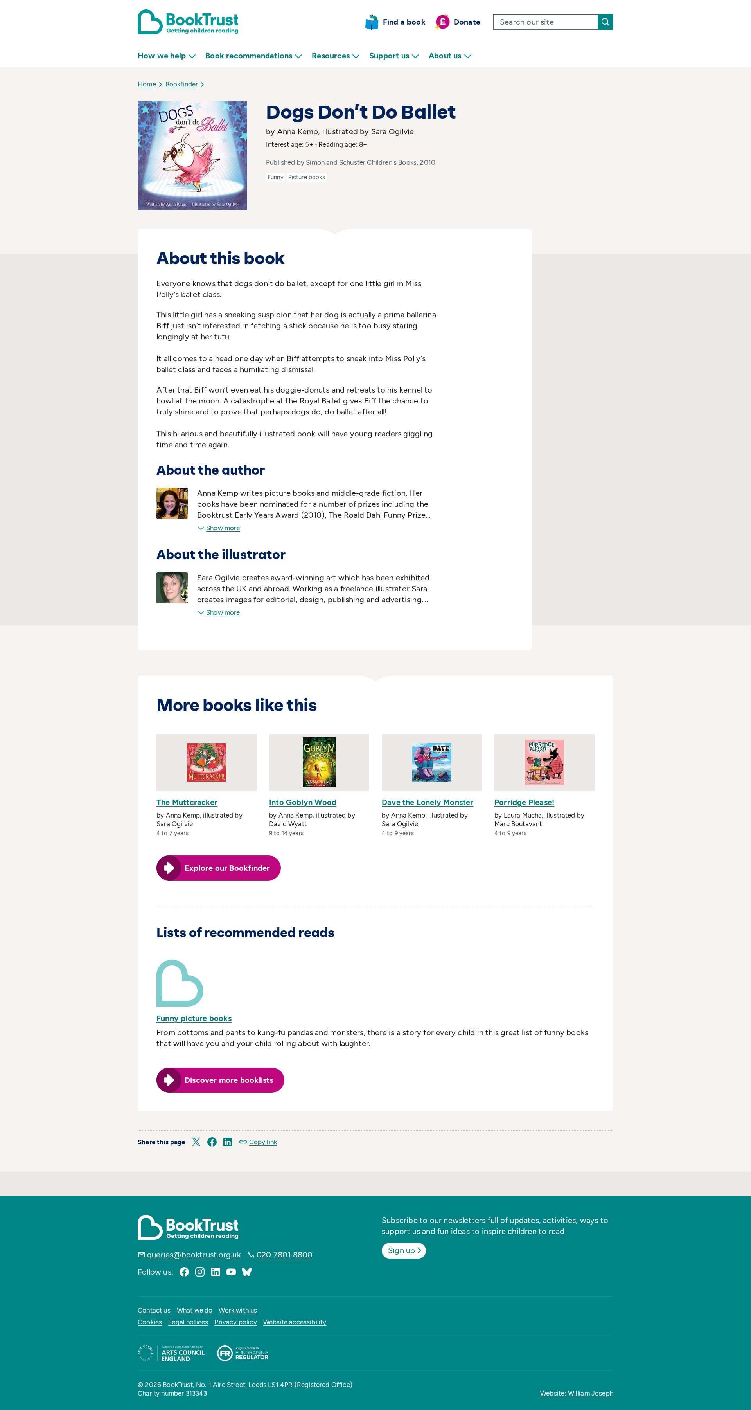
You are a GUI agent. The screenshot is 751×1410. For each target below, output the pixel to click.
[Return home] (188, 21)
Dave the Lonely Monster (428, 802)
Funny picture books (194, 1018)
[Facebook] (184, 1272)
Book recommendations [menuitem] (248, 55)
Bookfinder (181, 84)
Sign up (401, 1250)
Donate (467, 22)
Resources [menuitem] (331, 55)
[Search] (605, 22)
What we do (195, 1310)
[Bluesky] (247, 1272)
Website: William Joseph (576, 1393)
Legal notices (188, 1322)
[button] (196, 1142)
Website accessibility (295, 1322)
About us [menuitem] (445, 55)
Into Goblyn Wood (302, 802)
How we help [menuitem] (162, 55)
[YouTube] (231, 1272)
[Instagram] (200, 1272)
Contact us (154, 1310)
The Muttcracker (186, 802)
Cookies (150, 1322)
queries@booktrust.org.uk (194, 1254)
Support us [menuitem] (389, 55)
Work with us (238, 1310)
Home (147, 84)
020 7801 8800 (285, 1254)
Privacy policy (235, 1322)
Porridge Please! (524, 802)
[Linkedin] (215, 1272)
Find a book (404, 22)
